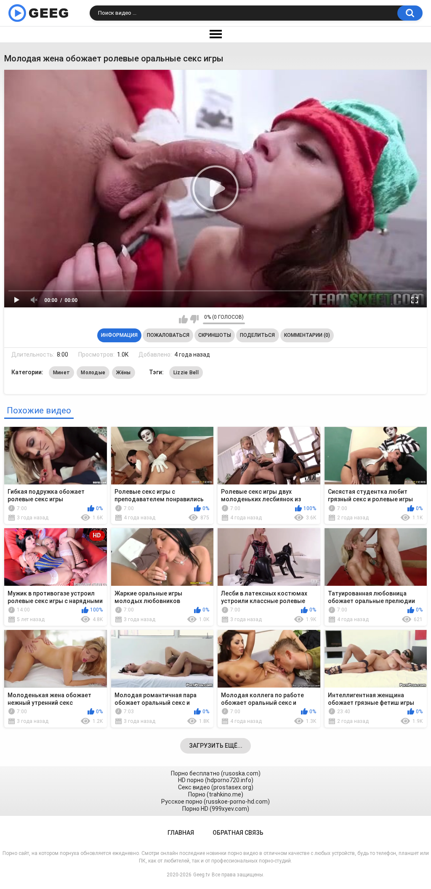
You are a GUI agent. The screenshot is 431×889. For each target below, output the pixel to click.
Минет (61, 373)
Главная (181, 832)
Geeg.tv (201, 875)
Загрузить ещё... (215, 745)
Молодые (93, 373)
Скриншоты (214, 335)
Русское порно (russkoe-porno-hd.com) (215, 801)
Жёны (123, 373)
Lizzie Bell (186, 373)
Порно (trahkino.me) (215, 794)
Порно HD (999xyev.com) (215, 808)
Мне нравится (183, 319)
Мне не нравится (194, 319)
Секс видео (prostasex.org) (215, 787)
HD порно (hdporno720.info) (215, 780)
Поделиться (257, 335)
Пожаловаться (168, 335)
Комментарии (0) (307, 335)
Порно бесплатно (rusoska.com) (216, 773)
